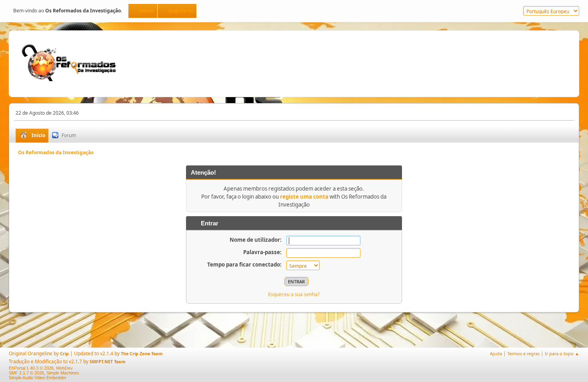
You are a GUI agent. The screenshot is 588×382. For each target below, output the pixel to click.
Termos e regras (523, 353)
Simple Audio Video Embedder (37, 377)
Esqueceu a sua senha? (294, 294)
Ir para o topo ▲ (562, 353)
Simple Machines (62, 372)
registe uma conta (304, 196)
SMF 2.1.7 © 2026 (26, 372)
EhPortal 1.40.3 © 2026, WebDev (41, 368)
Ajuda (496, 353)
